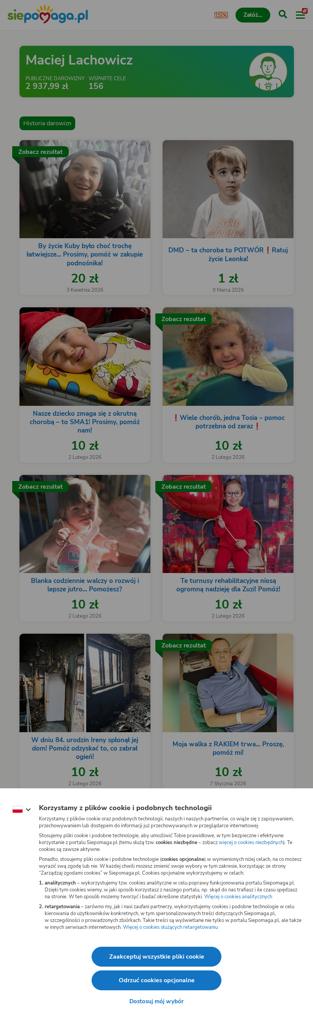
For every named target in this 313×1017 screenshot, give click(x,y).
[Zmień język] (21, 809)
